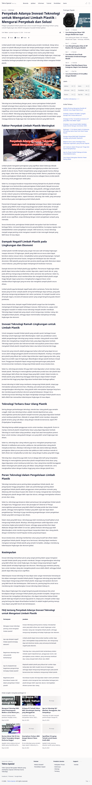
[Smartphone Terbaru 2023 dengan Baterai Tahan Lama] (31, 728)
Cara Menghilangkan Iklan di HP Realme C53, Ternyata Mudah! (76, 47)
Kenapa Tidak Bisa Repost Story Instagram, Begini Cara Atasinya (76, 66)
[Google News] (18, 776)
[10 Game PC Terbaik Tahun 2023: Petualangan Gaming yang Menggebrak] (31, 701)
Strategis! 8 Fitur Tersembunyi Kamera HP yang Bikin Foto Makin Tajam (76, 119)
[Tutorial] (75, 30)
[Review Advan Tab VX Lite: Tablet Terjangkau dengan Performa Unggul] (11, 728)
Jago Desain (39, 781)
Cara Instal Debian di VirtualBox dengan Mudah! (76, 75)
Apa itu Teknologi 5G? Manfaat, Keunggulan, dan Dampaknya (51, 710)
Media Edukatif (38, 764)
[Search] (89, 3)
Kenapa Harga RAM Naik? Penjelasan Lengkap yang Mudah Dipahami (74, 137)
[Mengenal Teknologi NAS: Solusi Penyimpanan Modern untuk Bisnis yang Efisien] (11, 701)
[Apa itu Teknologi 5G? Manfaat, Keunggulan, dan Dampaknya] (51, 701)
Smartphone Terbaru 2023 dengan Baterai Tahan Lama (31, 738)
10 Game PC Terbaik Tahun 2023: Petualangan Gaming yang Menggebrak (31, 710)
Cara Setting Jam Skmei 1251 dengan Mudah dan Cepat (75, 33)
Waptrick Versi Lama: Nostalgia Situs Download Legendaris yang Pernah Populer (76, 142)
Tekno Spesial (6, 3)
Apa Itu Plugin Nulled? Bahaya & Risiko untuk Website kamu (75, 153)
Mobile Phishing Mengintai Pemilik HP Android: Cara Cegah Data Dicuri (74, 109)
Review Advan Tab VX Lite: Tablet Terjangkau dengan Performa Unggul (11, 738)
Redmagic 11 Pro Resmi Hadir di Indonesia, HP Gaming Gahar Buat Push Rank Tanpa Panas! (76, 131)
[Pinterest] (10, 776)
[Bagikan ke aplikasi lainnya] (29, 37)
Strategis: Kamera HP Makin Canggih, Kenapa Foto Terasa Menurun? (74, 114)
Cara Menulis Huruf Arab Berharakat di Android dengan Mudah (75, 56)
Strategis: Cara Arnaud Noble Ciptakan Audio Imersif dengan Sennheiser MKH (75, 125)
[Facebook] (4, 776)
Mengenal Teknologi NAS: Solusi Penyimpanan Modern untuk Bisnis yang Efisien (11, 710)
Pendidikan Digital (39, 767)
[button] (86, 3)
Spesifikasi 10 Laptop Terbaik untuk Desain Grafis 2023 (49, 738)
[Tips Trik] (74, 71)
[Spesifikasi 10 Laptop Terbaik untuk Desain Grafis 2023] (51, 728)
